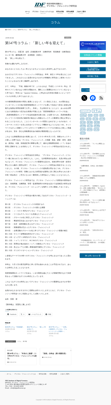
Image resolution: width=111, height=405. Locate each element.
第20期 (90, 129)
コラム (68, 37)
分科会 (83, 115)
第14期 (90, 122)
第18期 (97, 126)
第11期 (95, 119)
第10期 (89, 119)
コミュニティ (85, 111)
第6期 (90, 115)
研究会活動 (42, 374)
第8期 (101, 115)
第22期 (83, 133)
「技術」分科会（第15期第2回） (54, 353)
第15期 (25, 341)
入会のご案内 (64, 374)
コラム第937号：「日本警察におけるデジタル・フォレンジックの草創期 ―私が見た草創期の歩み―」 (92, 156)
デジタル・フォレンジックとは (25, 374)
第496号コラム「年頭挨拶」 (14, 327)
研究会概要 (53, 374)
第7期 (95, 115)
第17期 (90, 126)
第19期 (83, 129)
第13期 (83, 122)
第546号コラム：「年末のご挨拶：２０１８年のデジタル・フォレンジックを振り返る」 (23, 356)
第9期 (82, 119)
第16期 (83, 126)
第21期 (96, 129)
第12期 (102, 119)
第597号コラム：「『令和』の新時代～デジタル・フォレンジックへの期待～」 (58, 329)
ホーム (9, 374)
